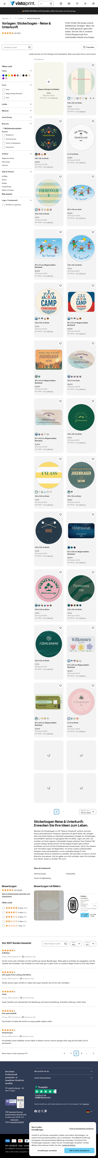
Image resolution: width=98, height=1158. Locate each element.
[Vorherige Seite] (49, 811)
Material (5, 111)
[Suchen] (51, 3)
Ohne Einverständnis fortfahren (81, 1128)
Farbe (4, 71)
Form (4, 85)
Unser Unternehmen (42, 1078)
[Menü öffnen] (4, 3)
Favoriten (90, 47)
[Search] (65, 943)
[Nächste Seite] (63, 811)
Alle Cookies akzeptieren (79, 1150)
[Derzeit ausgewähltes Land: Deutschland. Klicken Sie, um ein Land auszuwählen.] (90, 1111)
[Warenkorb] (93, 3)
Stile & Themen (8, 172)
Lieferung (54, 98)
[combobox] (44, 3)
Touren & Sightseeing (42, 878)
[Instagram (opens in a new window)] (39, 1111)
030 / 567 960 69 (11, 1145)
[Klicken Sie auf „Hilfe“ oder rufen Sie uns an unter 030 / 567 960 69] (61, 3)
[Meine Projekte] (69, 3)
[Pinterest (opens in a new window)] (45, 1111)
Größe (4, 104)
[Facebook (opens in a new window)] (35, 1111)
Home (20, 1145)
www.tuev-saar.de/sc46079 (14, 1121)
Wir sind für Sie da (41, 1071)
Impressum (28, 1145)
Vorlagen (21, 18)
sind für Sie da (14, 1088)
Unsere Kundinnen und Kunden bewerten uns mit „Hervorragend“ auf (61, 1104)
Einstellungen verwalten (47, 1150)
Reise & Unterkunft (33, 18)
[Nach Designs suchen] (29, 47)
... (13, 18)
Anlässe (5, 154)
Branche (5, 124)
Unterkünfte (70, 874)
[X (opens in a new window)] (42, 1111)
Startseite (5, 18)
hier (74, 11)
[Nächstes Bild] (95, 905)
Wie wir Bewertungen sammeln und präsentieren (16, 895)
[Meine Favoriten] (77, 3)
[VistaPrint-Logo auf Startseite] (22, 3)
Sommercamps (40, 874)
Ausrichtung (7, 117)
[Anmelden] (85, 3)
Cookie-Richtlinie (68, 1145)
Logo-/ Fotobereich (10, 200)
